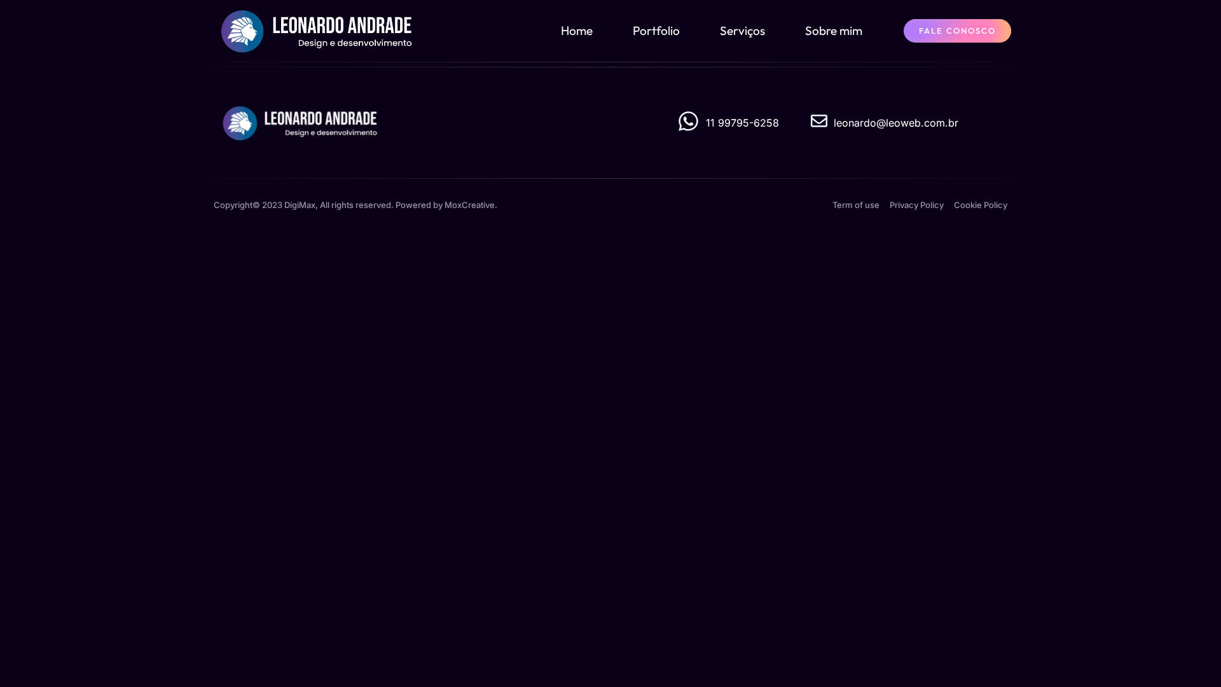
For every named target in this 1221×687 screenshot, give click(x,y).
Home (577, 30)
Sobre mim (833, 30)
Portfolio (656, 30)
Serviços (742, 30)
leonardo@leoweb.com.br (896, 122)
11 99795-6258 (742, 122)
